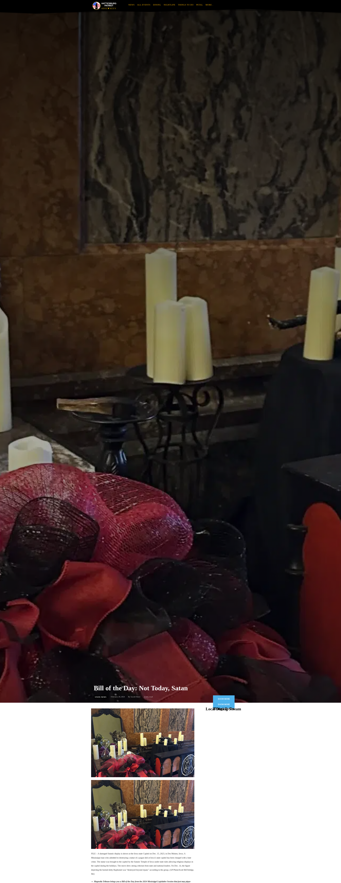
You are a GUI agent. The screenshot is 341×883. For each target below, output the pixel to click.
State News (100, 697)
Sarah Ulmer (135, 697)
